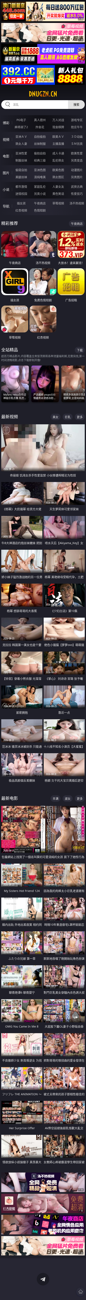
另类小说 (40, 194)
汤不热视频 (77, 203)
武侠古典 (77, 187)
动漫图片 (77, 170)
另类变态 (77, 160)
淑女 (68, 798)
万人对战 (58, 120)
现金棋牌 (58, 127)
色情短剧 (40, 210)
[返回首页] (80, 1292)
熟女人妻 (21, 144)
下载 (80, 350)
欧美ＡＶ (58, 137)
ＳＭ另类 (77, 144)
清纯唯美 (40, 177)
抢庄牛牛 (77, 127)
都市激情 (21, 187)
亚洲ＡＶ (21, 137)
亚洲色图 (40, 170)
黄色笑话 (58, 194)
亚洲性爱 (21, 153)
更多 (80, 417)
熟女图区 (58, 177)
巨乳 (68, 417)
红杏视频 (21, 210)
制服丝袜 (21, 160)
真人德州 (40, 120)
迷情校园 (21, 194)
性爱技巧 (77, 194)
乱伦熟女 (58, 160)
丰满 (55, 798)
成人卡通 (58, 153)
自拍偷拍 (40, 137)
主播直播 (58, 144)
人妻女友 (58, 187)
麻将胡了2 (21, 127)
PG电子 (21, 120)
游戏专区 (77, 120)
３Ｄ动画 (77, 137)
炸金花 (39, 127)
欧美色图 (58, 170)
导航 (6, 206)
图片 (6, 173)
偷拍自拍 (40, 153)
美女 (55, 417)
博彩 (6, 123)
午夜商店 (40, 203)
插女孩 (21, 203)
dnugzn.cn (43, 94)
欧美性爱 (77, 153)
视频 (6, 139)
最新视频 (9, 417)
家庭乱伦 (40, 187)
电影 (6, 156)
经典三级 (40, 160)
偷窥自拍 (21, 170)
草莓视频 (58, 203)
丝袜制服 (40, 144)
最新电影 (9, 798)
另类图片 (77, 177)
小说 (6, 189)
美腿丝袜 (21, 177)
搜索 (76, 104)
